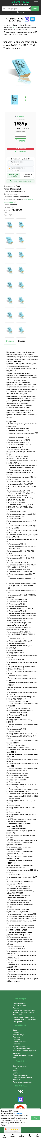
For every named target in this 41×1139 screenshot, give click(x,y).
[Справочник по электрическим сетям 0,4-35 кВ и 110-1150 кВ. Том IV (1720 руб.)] (10, 270)
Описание (10, 341)
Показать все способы (13, 175)
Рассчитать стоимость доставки (20, 181)
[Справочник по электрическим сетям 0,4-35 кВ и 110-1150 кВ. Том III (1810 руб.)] (21, 255)
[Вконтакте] (20, 1091)
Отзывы (21, 341)
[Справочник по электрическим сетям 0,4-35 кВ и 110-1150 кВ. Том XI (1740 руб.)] (10, 316)
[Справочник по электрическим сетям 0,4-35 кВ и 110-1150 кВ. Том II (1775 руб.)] (10, 255)
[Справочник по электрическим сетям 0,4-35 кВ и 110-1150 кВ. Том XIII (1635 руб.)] (10, 331)
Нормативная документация (24, 1017)
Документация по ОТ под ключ (24, 1019)
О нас (15, 1030)
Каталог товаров (19, 1006)
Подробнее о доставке (27, 175)
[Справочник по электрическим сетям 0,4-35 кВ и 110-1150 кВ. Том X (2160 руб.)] (10, 240)
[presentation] (25, 97)
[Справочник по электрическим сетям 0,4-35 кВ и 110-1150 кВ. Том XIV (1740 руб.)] (21, 331)
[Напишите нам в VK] (32, 19)
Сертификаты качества (21, 1041)
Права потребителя (20, 1075)
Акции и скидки (20, 148)
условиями (17, 1113)
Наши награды (18, 1035)
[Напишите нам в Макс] (27, 19)
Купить (22, 141)
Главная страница (19, 1003)
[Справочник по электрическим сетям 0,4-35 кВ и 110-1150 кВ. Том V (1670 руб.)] (21, 270)
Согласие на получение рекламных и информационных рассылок (24, 1051)
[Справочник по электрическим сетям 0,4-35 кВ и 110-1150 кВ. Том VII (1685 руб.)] (21, 285)
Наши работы (18, 1022)
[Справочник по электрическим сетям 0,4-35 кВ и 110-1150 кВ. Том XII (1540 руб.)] (21, 316)
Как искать (17, 1080)
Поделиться (21, 151)
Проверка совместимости (22, 1077)
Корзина (16, 1008)
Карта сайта (17, 1015)
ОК (35, 1118)
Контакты (16, 1037)
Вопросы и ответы (20, 1066)
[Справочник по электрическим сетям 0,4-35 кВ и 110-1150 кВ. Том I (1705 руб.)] (21, 240)
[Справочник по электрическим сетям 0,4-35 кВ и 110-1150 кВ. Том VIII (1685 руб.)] (21, 225)
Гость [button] (21, 12)
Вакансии (16, 1039)
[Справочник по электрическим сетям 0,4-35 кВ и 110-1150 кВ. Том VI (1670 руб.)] (10, 285)
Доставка (16, 1073)
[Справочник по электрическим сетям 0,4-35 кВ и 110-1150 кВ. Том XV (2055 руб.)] (10, 225)
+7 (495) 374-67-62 (14, 18)
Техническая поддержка (22, 1082)
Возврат (16, 1070)
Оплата (15, 1068)
